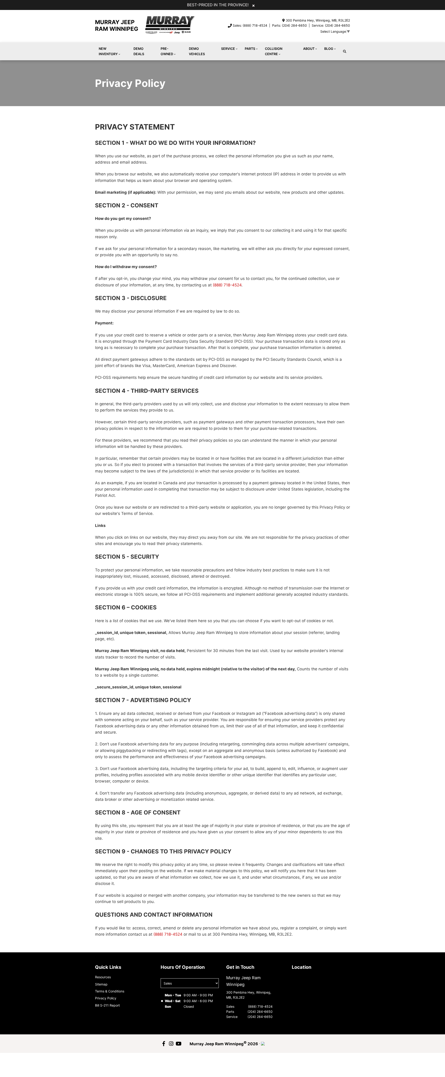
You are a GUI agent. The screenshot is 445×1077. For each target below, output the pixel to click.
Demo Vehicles (197, 51)
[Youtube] (178, 1043)
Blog (328, 49)
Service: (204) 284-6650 (331, 25)
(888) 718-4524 (227, 285)
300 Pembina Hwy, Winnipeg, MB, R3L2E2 (318, 20)
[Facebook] (163, 1043)
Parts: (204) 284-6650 (289, 25)
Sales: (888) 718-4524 (250, 25)
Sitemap (101, 984)
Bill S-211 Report (107, 1005)
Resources (103, 977)
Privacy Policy (105, 998)
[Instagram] (171, 1043)
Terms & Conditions (109, 991)
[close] (253, 5)
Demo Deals (139, 51)
